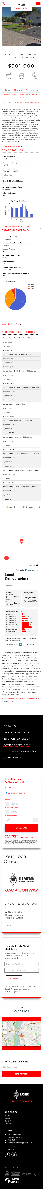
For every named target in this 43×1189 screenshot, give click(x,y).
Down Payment (11, 808)
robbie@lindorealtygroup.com (20, 1143)
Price (7, 800)
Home (4, 698)
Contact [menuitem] (8, 1124)
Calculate (21, 828)
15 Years (21, 793)
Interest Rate (11, 816)
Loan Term (9, 787)
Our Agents (9, 925)
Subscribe (14, 978)
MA (17, 698)
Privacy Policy (11, 1167)
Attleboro (30, 698)
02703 (38, 698)
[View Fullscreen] (5, 1032)
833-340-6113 (14, 912)
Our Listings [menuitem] (9, 1121)
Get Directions (21, 1074)
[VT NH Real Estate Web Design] (21, 1181)
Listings (11, 698)
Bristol (22, 698)
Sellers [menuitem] (7, 1118)
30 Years (11, 793)
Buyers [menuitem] (7, 1116)
